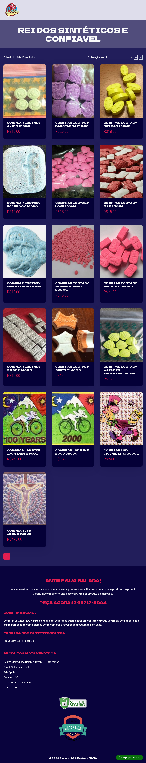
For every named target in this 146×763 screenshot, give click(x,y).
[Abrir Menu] (139, 10)
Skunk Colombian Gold (16, 667)
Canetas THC (11, 687)
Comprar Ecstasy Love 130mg (72, 204)
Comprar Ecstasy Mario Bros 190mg (24, 284)
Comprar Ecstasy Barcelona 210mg (72, 124)
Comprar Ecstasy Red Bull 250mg (120, 284)
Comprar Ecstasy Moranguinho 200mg (72, 286)
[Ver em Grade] (136, 57)
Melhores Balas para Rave (17, 682)
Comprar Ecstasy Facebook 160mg (24, 204)
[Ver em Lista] (141, 57)
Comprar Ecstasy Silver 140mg (24, 368)
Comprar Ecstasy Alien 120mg (24, 124)
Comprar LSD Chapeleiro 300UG (121, 451)
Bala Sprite (9, 672)
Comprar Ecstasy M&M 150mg (120, 204)
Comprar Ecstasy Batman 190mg (120, 124)
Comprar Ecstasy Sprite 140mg (72, 368)
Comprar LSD (10, 677)
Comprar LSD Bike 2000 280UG (72, 451)
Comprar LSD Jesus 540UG (19, 532)
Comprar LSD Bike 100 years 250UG (23, 451)
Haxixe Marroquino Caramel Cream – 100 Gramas (31, 661)
